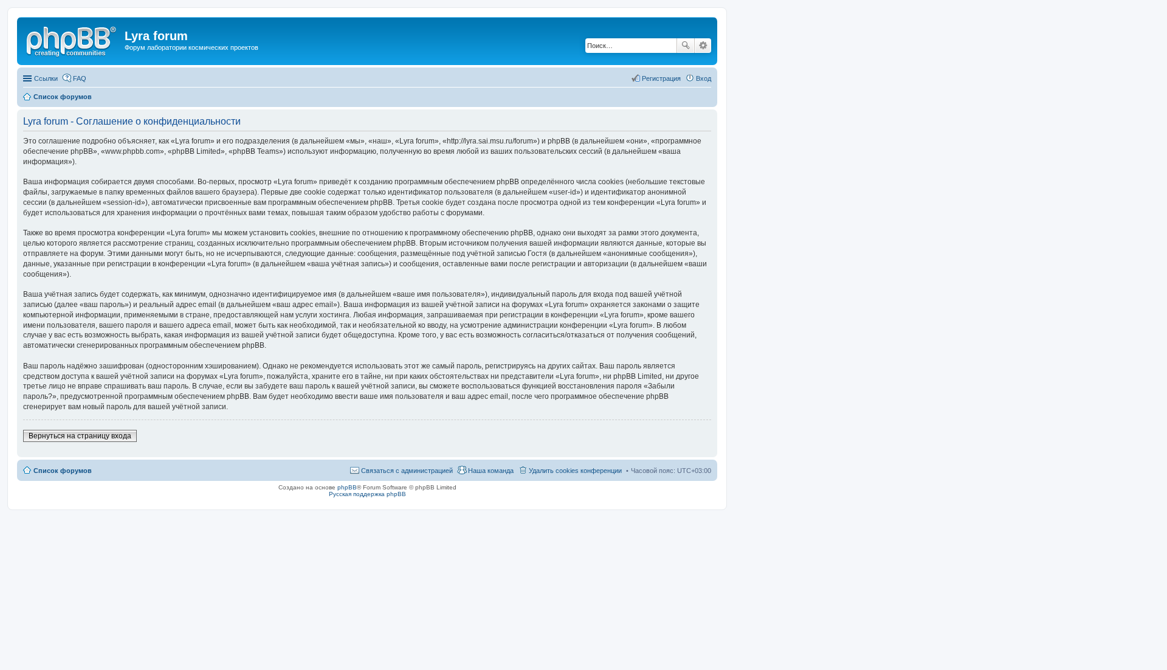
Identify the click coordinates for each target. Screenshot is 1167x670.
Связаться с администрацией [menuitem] (407, 470)
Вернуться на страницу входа (80, 436)
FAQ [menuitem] (79, 78)
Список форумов (62, 470)
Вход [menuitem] (703, 78)
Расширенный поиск (703, 45)
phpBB (347, 487)
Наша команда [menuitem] (491, 470)
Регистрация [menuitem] (661, 78)
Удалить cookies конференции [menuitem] (575, 470)
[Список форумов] (72, 39)
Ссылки (46, 78)
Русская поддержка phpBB (367, 494)
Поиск (685, 45)
